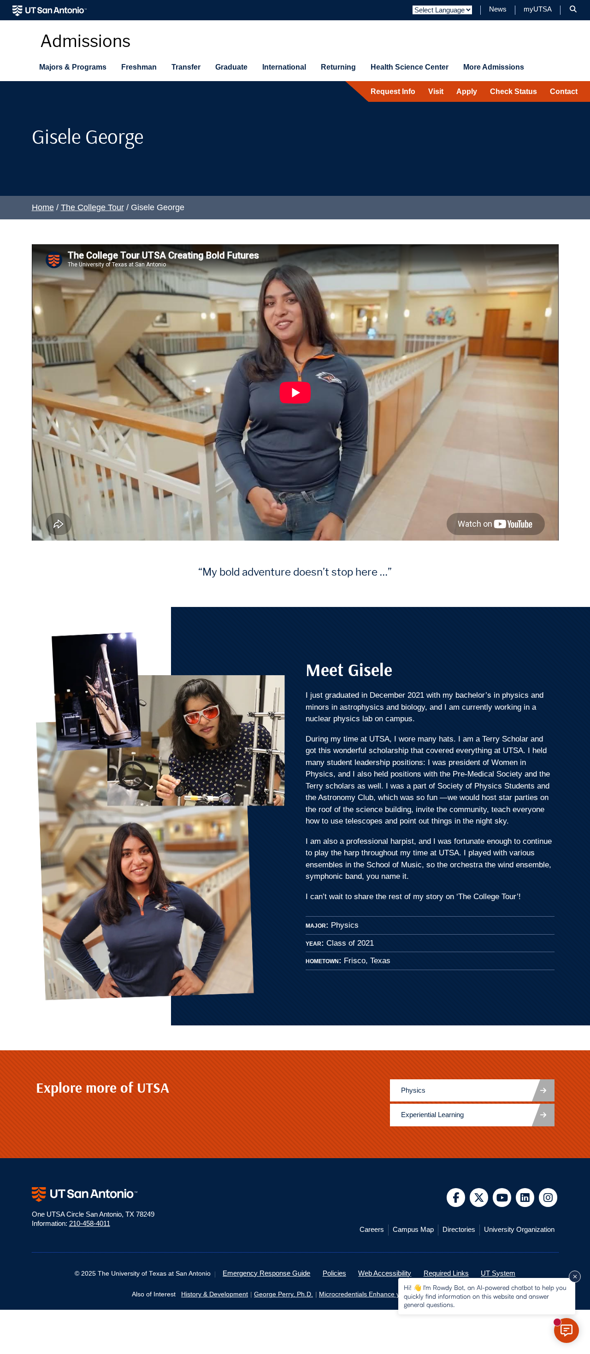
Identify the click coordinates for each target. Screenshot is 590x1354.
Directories (458, 1229)
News (498, 9)
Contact (564, 91)
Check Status (513, 91)
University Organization (519, 1229)
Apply (466, 91)
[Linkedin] (525, 1197)
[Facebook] (456, 1197)
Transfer (186, 67)
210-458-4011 (89, 1223)
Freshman (139, 67)
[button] (573, 9)
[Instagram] (548, 1197)
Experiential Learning (432, 1115)
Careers (372, 1229)
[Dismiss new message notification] (575, 1277)
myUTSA (538, 9)
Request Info (393, 91)
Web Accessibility (384, 1273)
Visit (435, 91)
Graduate (231, 67)
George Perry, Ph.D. (283, 1294)
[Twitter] (479, 1197)
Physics (413, 1090)
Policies (334, 1273)
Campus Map (413, 1229)
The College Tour (92, 207)
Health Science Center (409, 67)
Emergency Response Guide (266, 1273)
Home (43, 207)
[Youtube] (502, 1197)
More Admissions (493, 67)
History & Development (214, 1294)
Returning (338, 67)
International (284, 67)
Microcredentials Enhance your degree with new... (391, 1294)
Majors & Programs (72, 67)
